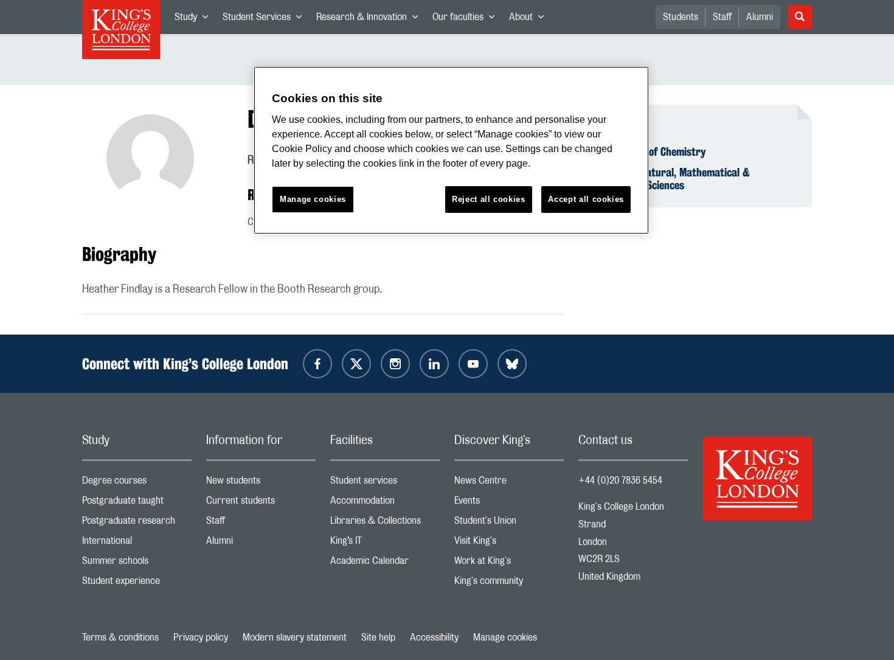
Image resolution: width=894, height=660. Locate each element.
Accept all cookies (586, 199)
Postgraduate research (137, 523)
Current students (261, 503)
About (530, 19)
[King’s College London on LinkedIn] (434, 363)
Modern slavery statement (295, 637)
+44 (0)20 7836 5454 (620, 480)
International (137, 543)
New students (261, 483)
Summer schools (137, 563)
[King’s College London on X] (356, 363)
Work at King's (509, 563)
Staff (722, 17)
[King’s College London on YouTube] (473, 363)
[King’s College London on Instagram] (395, 363)
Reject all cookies (488, 199)
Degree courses (137, 483)
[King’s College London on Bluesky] (512, 363)
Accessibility (434, 637)
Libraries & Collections (385, 523)
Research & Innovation (370, 19)
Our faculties (467, 19)
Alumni (759, 17)
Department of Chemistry (649, 151)
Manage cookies (505, 637)
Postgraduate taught (137, 503)
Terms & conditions (120, 637)
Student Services (266, 19)
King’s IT (385, 543)
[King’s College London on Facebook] (317, 363)
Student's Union (509, 523)
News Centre (509, 483)
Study (195, 19)
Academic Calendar (385, 563)
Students (680, 17)
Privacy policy (200, 637)
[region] (451, 150)
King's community (509, 583)
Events (509, 503)
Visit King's (509, 543)
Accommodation (385, 503)
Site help (378, 637)
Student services (385, 483)
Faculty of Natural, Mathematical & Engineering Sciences (671, 178)
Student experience (137, 583)
